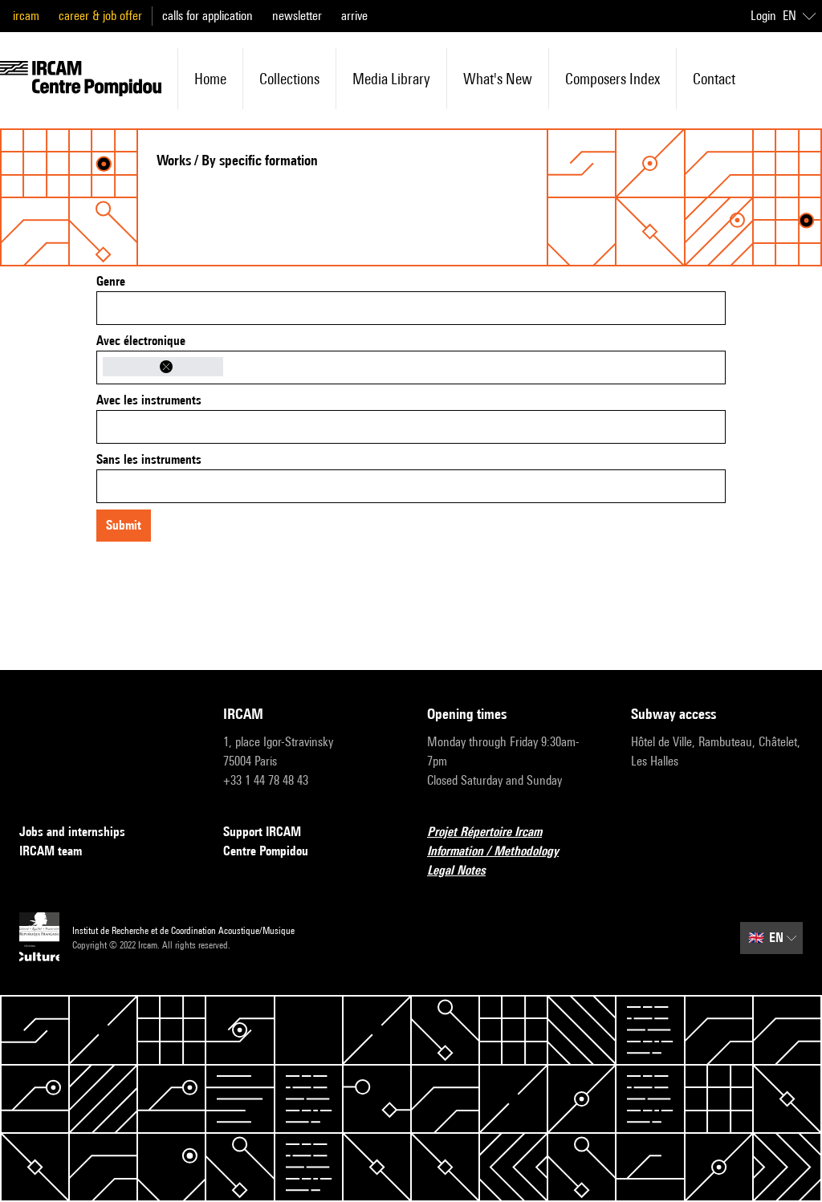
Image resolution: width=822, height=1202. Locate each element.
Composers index (612, 78)
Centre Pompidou (265, 851)
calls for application (207, 15)
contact (714, 78)
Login (763, 15)
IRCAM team (50, 851)
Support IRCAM (262, 831)
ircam (26, 15)
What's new (497, 78)
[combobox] (411, 308)
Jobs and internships (72, 831)
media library (391, 78)
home (210, 78)
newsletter (297, 15)
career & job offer (100, 15)
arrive (354, 15)
